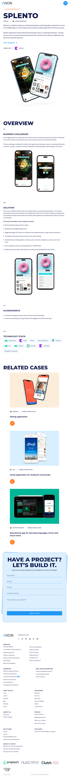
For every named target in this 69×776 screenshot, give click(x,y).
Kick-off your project (39, 723)
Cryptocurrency (38, 706)
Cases (4, 693)
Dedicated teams (33, 655)
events (5, 706)
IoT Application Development (10, 685)
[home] (7, 3)
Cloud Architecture (8, 682)
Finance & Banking (39, 701)
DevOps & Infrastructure (9, 679)
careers (5, 695)
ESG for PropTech (40, 676)
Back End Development (9, 663)
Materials (5, 703)
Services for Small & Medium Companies (44, 731)
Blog (4, 701)
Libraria (5, 734)
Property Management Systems (44, 671)
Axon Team (6, 714)
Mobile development (8, 652)
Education (37, 693)
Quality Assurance (34, 649)
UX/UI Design (6, 660)
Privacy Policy (7, 774)
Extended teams (33, 657)
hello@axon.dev (23, 635)
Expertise (5, 698)
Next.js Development (35, 660)
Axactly (5, 731)
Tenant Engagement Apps (42, 674)
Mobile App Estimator (40, 717)
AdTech (36, 703)
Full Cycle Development (35, 647)
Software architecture (9, 655)
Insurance (37, 695)
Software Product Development (11, 657)
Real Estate (37, 698)
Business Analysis (33, 652)
